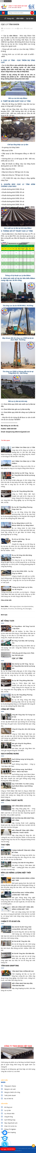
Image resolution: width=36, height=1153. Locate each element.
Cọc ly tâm (29, 18)
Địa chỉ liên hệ (8, 1098)
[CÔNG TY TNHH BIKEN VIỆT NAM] (18, 7)
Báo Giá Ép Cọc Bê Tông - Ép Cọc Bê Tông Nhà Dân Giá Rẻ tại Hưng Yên (23, 475)
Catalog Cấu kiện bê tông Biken (23, 862)
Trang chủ (10, 18)
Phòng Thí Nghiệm (10, 1129)
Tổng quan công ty (10, 1086)
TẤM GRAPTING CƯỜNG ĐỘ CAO (23, 971)
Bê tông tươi (7, 621)
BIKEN (4, 1081)
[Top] (33, 1145)
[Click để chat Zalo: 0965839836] (4, 1138)
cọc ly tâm (5, 40)
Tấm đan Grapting (10, 965)
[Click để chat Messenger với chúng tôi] (4, 1132)
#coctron (11, 609)
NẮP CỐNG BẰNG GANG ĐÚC (21, 806)
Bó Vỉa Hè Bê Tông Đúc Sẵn (21, 941)
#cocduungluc (27, 609)
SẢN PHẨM (20, 18)
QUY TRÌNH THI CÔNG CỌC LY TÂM (23, 447)
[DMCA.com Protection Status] (6, 1)
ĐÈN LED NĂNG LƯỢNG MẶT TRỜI (16, 872)
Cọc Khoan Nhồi (9, 1113)
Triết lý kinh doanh (10, 1095)
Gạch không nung (10, 753)
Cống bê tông (8, 709)
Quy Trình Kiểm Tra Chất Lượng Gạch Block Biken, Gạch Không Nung (23, 786)
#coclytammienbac (27, 606)
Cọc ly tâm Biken (10, 36)
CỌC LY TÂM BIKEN (10, 24)
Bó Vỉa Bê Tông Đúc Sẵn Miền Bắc (23, 953)
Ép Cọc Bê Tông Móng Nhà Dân (22, 491)
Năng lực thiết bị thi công (12, 1092)
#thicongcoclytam (15, 606)
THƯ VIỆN (5, 845)
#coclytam (4, 609)
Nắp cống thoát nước (12, 800)
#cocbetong (18, 609)
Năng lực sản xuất (10, 1089)
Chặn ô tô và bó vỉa (10, 921)
